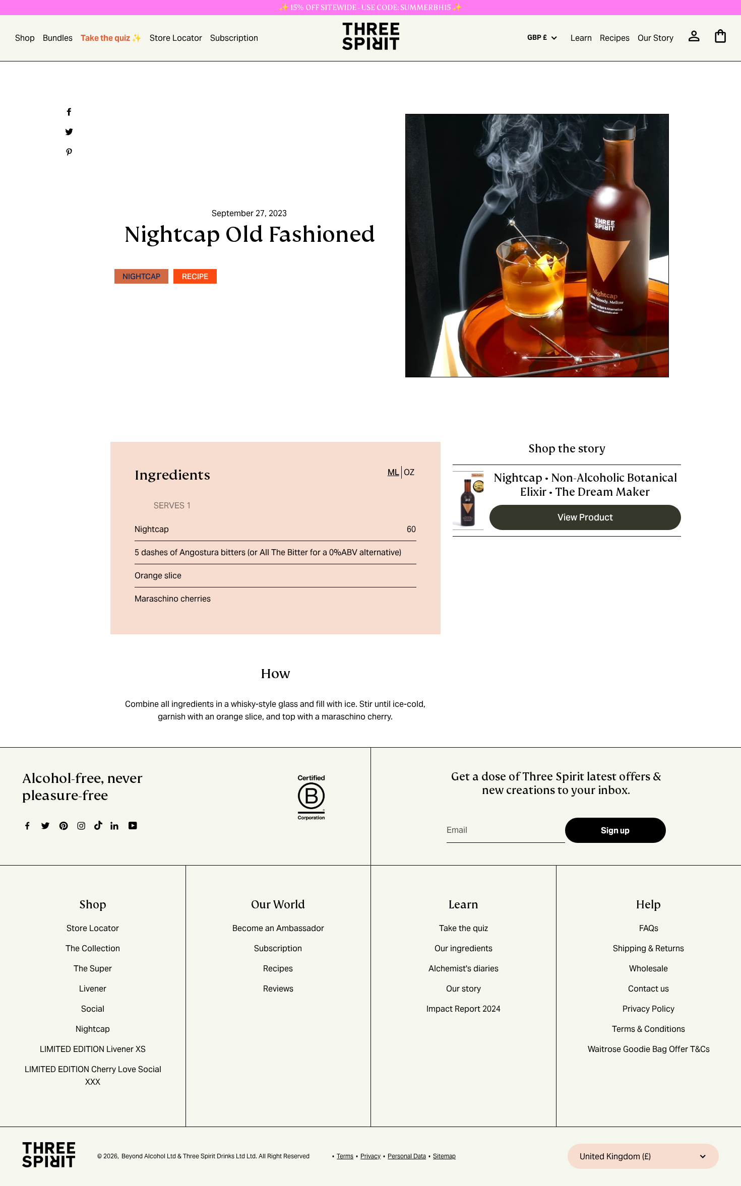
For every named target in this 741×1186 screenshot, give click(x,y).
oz (409, 472)
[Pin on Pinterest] (68, 152)
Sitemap (444, 1156)
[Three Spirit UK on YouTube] (133, 826)
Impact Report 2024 (463, 1009)
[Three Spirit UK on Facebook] (27, 826)
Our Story (655, 38)
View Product (585, 517)
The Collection (93, 948)
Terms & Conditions (648, 1029)
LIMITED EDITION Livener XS (93, 1049)
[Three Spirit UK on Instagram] (81, 826)
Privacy (370, 1156)
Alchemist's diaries (463, 968)
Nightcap (152, 529)
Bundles (58, 38)
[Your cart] (720, 40)
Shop (25, 38)
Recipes (615, 38)
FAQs (648, 928)
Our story (463, 988)
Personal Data (407, 1156)
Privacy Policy (648, 1009)
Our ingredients (463, 948)
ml (393, 472)
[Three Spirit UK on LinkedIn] (115, 826)
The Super (93, 968)
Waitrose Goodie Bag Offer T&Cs (649, 1049)
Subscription (234, 38)
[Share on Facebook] (68, 111)
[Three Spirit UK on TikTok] (98, 826)
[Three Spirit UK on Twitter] (45, 826)
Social (92, 1009)
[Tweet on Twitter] (68, 132)
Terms (345, 1156)
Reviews (278, 988)
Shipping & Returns (648, 948)
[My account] (694, 39)
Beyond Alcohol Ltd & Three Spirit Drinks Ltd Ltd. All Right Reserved (215, 1156)
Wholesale (648, 968)
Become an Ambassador (278, 928)
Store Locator (176, 38)
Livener (92, 988)
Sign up (615, 830)
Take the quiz (463, 928)
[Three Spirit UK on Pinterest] (63, 826)
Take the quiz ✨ (111, 38)
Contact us (648, 988)
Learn (581, 38)
